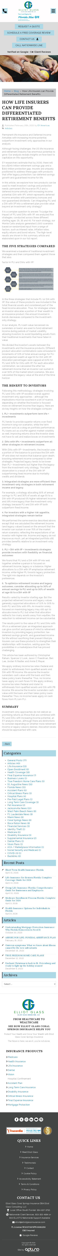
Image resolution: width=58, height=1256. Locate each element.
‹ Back (7, 744)
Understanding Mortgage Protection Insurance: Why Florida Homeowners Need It (30, 928)
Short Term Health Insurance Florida (24, 870)
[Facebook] (17, 1119)
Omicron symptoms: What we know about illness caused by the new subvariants (30, 946)
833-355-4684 (41, 1214)
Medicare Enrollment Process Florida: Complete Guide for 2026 (30, 899)
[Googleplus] (41, 1119)
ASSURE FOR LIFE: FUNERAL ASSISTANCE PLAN (30, 937)
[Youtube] (36, 1119)
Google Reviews (30, 1235)
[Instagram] (26, 1119)
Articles (8, 128)
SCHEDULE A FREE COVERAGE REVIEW (29, 33)
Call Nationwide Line (29, 45)
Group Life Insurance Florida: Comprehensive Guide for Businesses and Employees (29, 889)
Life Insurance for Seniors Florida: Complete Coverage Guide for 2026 (28, 878)
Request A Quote (29, 26)
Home (7, 91)
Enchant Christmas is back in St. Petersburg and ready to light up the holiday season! (30, 964)
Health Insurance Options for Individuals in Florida (27, 909)
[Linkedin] (31, 1119)
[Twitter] (21, 1119)
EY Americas (44, 125)
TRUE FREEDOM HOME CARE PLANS (24, 955)
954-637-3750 (43, 1210)
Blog (16, 91)
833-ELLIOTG (16, 1218)
